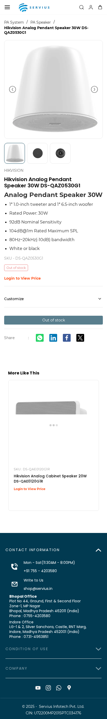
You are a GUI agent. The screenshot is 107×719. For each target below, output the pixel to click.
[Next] (94, 89)
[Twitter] (80, 338)
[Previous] (12, 89)
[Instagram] (48, 688)
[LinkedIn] (53, 338)
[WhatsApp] (40, 338)
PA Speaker (40, 22)
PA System (14, 22)
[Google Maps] (69, 688)
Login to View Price (22, 278)
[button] (53, 550)
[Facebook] (67, 338)
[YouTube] (38, 688)
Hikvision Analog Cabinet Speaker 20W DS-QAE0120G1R (50, 478)
